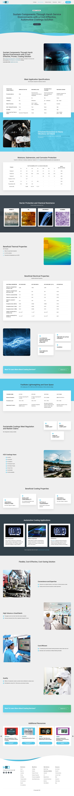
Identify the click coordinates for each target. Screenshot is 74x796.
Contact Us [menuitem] (57, 779)
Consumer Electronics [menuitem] (47, 779)
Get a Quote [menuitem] (57, 769)
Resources (55, 2)
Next (72, 736)
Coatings (34, 2)
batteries (53, 540)
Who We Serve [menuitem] (46, 767)
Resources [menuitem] (57, 767)
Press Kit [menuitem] (56, 771)
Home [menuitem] (21, 769)
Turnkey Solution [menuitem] (23, 779)
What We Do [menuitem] (34, 767)
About (59, 2)
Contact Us (63, 369)
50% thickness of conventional (15, 60)
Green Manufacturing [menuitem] (35, 779)
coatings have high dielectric (10, 58)
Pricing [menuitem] (21, 775)
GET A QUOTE (36, 24)
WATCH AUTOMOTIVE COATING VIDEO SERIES (45, 743)
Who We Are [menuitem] (22, 767)
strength (17, 58)
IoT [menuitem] (44, 775)
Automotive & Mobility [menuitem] (48, 771)
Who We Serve (40, 2)
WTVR (38, 159)
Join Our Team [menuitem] (57, 775)
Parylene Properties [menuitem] (35, 775)
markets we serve (14, 62)
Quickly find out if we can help (43, 549)
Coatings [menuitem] (33, 769)
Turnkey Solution (48, 2)
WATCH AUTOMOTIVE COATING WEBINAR (11, 743)
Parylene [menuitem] (33, 771)
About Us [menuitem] (22, 771)
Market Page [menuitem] (46, 769)
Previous (1, 736)
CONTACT (68, 2)
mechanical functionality (65, 136)
